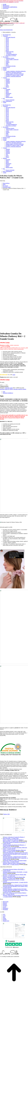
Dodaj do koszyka (4, 386)
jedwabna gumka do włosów (6, 389)
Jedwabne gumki (9, 387)
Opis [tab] (4, 391)
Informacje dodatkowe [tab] (8, 393)
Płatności (5, 903)
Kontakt (5, 919)
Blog (4, 917)
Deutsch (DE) (6, 921)
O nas (4, 915)
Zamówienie (10, 29)
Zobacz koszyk (3, 29)
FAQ (4, 914)
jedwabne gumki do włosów (19, 389)
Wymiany (5, 905)
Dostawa (5, 904)
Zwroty (4, 906)
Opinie (4, 918)
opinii (14, 374)
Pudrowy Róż (6, 814)
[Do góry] (14, 986)
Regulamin (5, 909)
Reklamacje (5, 908)
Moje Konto (5, 901)
